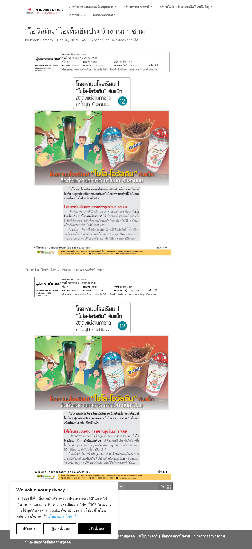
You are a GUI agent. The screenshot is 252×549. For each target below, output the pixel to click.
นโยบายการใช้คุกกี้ (61, 516)
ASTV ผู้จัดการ (92, 40)
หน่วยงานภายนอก (104, 15)
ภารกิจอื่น (75, 15)
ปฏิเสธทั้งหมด (59, 528)
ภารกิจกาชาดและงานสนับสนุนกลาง (91, 7)
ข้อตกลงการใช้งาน (175, 536)
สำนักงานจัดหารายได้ (121, 40)
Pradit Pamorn (41, 40)
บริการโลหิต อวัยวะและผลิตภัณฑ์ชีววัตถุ (184, 7)
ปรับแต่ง (29, 528)
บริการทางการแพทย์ (136, 7)
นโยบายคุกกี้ (148, 536)
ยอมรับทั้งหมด (94, 528)
